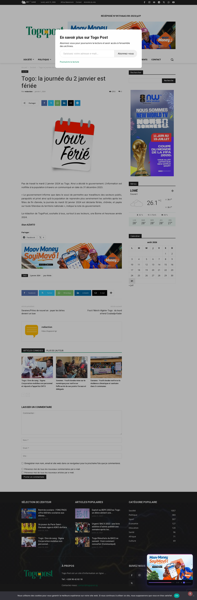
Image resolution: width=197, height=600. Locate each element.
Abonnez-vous (126, 53)
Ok (176, 595)
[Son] (184, 557)
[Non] (193, 595)
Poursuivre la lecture (69, 62)
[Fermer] (189, 557)
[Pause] (179, 557)
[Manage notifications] (190, 593)
